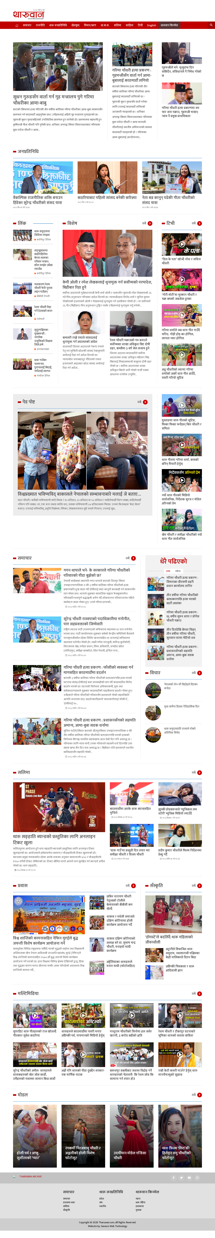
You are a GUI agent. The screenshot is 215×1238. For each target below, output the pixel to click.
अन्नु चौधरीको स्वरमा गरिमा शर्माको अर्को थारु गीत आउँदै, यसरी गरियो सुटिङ (179, 373)
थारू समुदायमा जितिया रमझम (42, 233)
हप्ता (168, 571)
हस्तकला (140, 1206)
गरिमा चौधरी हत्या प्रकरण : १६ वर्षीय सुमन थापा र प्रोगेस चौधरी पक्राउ (183, 616)
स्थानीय (102, 1206)
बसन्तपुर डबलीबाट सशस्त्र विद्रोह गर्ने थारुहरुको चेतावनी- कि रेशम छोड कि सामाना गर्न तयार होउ (131, 1074)
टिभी (140, 25)
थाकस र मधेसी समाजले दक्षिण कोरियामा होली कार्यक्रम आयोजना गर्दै (120, 920)
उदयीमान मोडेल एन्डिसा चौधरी (130, 1155)
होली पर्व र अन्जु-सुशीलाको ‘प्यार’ (28, 1155)
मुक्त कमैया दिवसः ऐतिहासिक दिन (181, 707)
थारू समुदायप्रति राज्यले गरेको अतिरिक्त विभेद (179, 731)
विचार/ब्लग (90, 25)
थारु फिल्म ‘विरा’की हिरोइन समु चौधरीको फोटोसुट (176, 1153)
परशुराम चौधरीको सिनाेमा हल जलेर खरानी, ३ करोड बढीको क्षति (131, 1033)
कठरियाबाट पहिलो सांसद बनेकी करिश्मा (107, 198)
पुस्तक (138, 1210)
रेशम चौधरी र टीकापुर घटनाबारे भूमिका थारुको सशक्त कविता (176, 1033)
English (151, 25)
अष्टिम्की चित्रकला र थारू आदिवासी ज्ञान (180, 968)
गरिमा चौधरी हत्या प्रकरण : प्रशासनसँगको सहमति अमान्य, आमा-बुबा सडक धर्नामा (100, 723)
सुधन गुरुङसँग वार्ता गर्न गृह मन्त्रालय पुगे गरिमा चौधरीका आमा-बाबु (53, 100)
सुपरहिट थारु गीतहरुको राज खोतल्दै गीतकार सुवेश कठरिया (34, 1033)
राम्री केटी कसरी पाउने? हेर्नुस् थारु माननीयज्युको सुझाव (177, 1072)
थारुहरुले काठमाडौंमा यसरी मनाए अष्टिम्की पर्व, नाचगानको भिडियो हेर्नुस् (83, 1033)
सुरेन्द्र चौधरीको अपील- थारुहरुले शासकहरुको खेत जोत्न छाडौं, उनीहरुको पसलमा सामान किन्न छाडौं (34, 1074)
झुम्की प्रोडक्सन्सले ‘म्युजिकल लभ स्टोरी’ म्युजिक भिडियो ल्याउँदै (177, 811)
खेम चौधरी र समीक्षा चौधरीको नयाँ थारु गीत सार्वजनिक (182, 537)
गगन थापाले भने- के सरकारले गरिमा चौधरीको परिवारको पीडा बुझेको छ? (97, 573)
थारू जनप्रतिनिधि (58, 25)
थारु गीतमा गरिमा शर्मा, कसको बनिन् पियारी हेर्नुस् (180, 462)
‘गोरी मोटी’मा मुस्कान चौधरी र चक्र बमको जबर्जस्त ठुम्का (179, 297)
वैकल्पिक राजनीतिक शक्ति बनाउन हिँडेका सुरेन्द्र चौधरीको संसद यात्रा (37, 200)
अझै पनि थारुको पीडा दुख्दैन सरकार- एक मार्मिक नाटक (83, 1072)
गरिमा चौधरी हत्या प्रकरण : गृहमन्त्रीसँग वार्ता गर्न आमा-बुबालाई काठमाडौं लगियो (131, 75)
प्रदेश (101, 1199)
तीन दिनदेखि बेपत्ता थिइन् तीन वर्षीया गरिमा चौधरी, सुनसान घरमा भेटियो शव (181, 634)
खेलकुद (75, 25)
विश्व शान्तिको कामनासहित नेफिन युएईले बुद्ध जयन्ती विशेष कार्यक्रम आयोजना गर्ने (45, 941)
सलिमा (117, 25)
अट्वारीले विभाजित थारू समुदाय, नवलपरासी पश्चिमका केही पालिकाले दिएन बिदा (183, 953)
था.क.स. (105, 25)
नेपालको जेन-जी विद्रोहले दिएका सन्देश (181, 687)
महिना (178, 571)
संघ (100, 1202)
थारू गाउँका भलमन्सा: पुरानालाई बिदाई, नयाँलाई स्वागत (43, 366)
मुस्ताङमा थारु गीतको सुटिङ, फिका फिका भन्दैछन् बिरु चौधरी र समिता (181, 424)
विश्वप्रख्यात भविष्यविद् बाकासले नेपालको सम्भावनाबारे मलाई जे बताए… (79, 494)
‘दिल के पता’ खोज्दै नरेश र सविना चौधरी (181, 261)
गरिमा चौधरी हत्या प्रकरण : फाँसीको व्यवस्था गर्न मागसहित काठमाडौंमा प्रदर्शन (98, 670)
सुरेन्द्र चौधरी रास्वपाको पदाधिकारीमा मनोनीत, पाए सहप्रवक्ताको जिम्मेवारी (97, 621)
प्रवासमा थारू (69, 1202)
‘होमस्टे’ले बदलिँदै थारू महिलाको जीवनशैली (169, 940)
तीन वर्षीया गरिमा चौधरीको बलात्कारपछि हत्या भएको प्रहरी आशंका (182, 599)
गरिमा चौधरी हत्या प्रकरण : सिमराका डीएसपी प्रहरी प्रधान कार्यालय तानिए (182, 582)
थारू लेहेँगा (140, 1202)
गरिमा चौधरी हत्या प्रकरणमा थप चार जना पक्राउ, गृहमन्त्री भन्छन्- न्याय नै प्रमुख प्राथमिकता (180, 112)
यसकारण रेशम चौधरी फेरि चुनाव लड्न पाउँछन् (43, 288)
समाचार (27, 25)
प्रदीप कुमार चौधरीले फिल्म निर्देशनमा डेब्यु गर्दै (179, 852)
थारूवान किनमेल (169, 25)
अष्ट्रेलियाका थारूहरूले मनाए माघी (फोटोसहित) (121, 964)
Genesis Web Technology (114, 1226)
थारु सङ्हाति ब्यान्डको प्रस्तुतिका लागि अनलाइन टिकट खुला (54, 840)
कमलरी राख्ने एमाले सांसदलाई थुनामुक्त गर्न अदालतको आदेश (80, 339)
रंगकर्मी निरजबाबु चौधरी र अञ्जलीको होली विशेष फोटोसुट (83, 1153)
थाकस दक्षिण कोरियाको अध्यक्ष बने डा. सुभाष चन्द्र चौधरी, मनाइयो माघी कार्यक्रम (121, 945)
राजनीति (40, 25)
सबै (144, 223)
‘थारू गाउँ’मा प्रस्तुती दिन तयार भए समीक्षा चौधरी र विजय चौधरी (130, 852)
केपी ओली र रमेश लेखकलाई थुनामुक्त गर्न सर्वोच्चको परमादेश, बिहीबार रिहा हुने (107, 285)
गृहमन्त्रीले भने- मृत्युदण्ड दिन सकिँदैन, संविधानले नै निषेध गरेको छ (181, 71)
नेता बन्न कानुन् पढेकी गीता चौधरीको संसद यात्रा (168, 200)
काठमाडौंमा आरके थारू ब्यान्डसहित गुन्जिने (130, 811)
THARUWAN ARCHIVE (30, 1177)
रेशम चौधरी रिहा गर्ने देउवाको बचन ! (43, 311)
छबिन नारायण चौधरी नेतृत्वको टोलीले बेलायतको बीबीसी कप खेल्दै (120, 902)
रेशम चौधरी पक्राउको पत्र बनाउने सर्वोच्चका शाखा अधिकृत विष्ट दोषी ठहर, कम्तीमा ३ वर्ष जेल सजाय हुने (130, 344)
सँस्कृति (66, 1210)
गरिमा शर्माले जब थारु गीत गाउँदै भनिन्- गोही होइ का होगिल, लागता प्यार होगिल (181, 334)
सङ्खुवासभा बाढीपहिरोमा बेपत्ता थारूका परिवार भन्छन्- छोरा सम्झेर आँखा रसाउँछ (43, 259)
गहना (138, 1199)
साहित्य (129, 25)
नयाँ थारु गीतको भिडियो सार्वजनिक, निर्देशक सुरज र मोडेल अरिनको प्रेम (181, 499)
